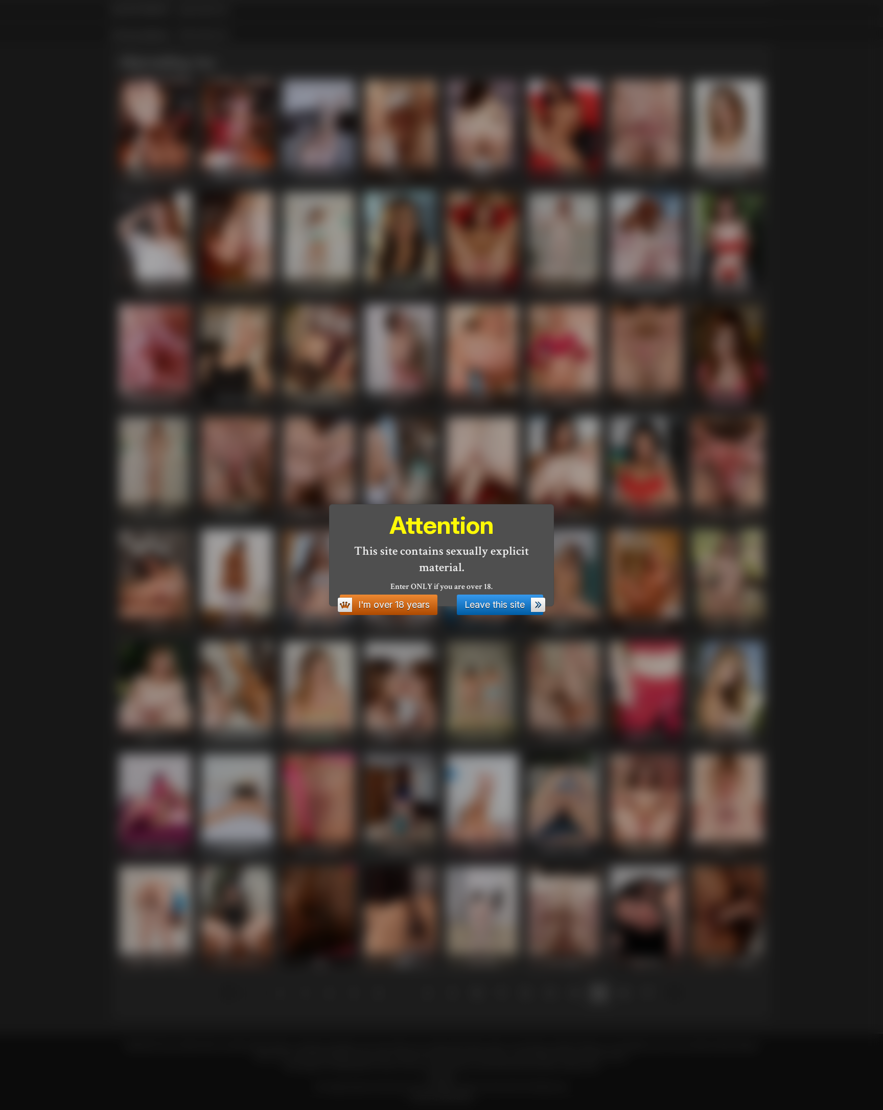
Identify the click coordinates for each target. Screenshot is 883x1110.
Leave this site (494, 604)
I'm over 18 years (394, 604)
